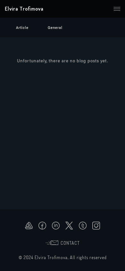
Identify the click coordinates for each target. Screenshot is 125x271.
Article (22, 27)
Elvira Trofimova (24, 8)
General (55, 27)
